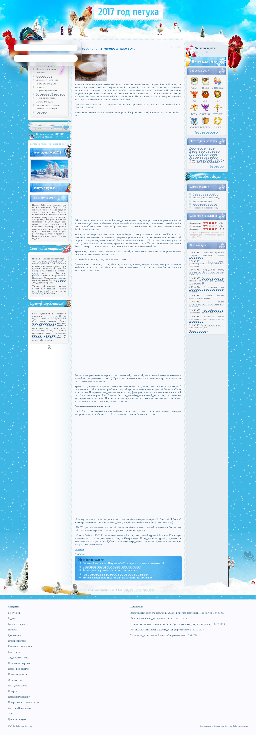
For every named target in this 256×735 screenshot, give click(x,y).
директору (37, 337)
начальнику (60, 333)
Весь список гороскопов (206, 132)
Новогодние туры (207, 176)
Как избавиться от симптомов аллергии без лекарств (206, 311)
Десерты (193, 157)
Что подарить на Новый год (206, 197)
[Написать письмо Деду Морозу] (205, 66)
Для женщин (51, 108)
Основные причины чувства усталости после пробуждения (112, 566)
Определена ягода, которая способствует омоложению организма (115, 574)
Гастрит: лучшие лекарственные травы (206, 296)
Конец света (41, 112)
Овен (194, 88)
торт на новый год (209, 157)
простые (202, 148)
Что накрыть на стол (202, 201)
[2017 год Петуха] (128, 19)
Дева (218, 101)
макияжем (61, 280)
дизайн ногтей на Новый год (49, 289)
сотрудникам (50, 335)
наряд (35, 270)
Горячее (193, 151)
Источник (79, 549)
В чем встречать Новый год (206, 194)
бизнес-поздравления (42, 330)
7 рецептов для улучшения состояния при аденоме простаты (206, 289)
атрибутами (60, 318)
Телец (205, 88)
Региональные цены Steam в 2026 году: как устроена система (160, 629)
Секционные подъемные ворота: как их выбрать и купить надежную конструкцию (171, 624)
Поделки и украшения (46, 90)
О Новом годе (15, 680)
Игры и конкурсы (44, 76)
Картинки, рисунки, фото (48, 105)
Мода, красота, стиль (46, 69)
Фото (10, 713)
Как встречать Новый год (205, 204)
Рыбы (217, 127)
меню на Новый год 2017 (209, 160)
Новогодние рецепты (18, 668)
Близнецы (218, 88)
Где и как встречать (17, 624)
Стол (191, 154)
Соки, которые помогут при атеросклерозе (206, 326)
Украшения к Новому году (205, 207)
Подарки (40, 87)
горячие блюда (213, 151)
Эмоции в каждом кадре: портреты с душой (152, 618)
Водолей (205, 127)
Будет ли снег (59, 144)
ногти (35, 288)
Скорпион (205, 114)
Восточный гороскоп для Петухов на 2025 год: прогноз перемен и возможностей (123, 563)
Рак (194, 101)
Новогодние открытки (46, 83)
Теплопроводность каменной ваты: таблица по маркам (157, 635)
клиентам (36, 335)
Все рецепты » (217, 166)
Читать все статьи (197, 331)
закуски (213, 154)
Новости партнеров (17, 674)
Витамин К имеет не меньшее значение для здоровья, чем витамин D (117, 577)
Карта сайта (148, 589)
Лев (205, 101)
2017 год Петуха (132, 589)
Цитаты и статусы (44, 101)
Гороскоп (12, 629)
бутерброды (202, 154)
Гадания (40, 108)
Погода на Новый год (40, 144)
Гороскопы (41, 72)
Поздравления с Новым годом (50, 94)
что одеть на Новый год (49, 261)
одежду (57, 266)
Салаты (192, 148)
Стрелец (218, 114)
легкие (212, 148)
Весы (194, 114)
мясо (201, 151)
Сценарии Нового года (47, 80)
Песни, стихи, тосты (45, 98)
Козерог (194, 127)
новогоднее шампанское (44, 323)
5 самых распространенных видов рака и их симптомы (110, 570)
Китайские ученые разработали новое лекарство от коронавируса (206, 318)
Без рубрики (14, 612)
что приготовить (211, 162)
